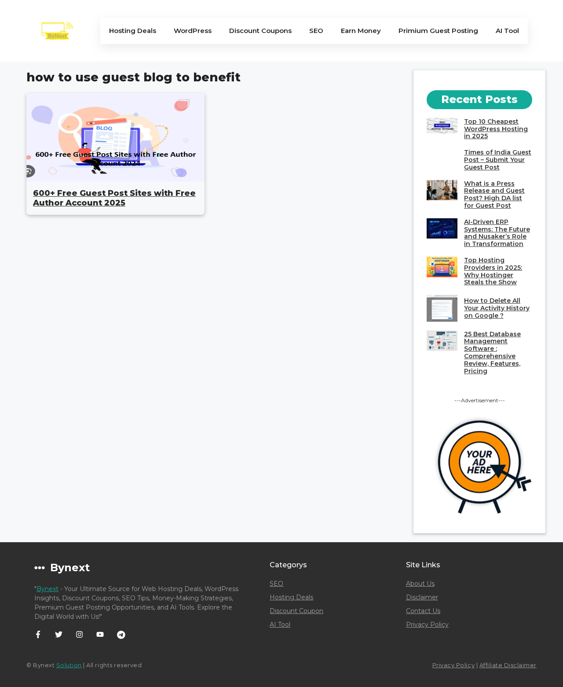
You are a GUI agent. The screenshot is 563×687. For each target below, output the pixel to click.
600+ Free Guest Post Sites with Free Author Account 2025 (114, 198)
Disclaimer (422, 597)
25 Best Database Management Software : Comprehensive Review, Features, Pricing (492, 352)
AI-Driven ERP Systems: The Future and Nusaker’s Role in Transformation (497, 233)
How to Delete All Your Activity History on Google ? (497, 308)
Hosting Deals (132, 30)
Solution (69, 665)
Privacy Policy (427, 624)
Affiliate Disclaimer (508, 665)
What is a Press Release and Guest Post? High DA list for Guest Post (494, 194)
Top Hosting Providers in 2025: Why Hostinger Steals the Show (493, 271)
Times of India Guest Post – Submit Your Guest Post (497, 159)
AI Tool (507, 30)
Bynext (47, 589)
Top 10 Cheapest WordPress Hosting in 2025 (496, 129)
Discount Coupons (260, 30)
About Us (420, 584)
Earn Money (361, 30)
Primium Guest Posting (438, 30)
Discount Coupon (296, 611)
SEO (316, 30)
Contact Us (423, 611)
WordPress (193, 30)
